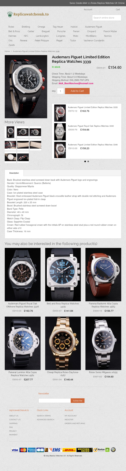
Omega (41, 27)
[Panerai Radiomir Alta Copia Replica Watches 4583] (103, 274)
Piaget (59, 40)
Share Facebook (57, 100)
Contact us (14, 420)
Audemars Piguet (93, 27)
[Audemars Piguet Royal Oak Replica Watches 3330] (60, 131)
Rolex (11, 27)
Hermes (12, 36)
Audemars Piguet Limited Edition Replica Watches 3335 (93, 107)
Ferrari (76, 31)
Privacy (13, 431)
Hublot (74, 27)
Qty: (54, 91)
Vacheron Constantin (94, 40)
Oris (10, 40)
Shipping (13, 423)
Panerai (23, 40)
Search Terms (44, 416)
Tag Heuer (58, 27)
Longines (60, 36)
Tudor (73, 40)
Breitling (26, 27)
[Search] (118, 18)
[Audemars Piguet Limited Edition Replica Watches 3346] (60, 150)
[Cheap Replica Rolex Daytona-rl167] (63, 343)
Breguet (46, 31)
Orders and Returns (75, 423)
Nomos (108, 36)
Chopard (91, 31)
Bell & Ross (14, 31)
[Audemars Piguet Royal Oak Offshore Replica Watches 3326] (23, 274)
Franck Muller (110, 31)
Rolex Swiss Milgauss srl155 (103, 372)
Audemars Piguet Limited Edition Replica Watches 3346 (93, 144)
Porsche (61, 31)
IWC (26, 36)
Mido (75, 36)
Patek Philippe (42, 40)
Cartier (31, 31)
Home (7, 51)
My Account (71, 416)
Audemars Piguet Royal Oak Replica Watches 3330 (91, 125)
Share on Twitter (63, 100)
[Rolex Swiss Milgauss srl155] (103, 343)
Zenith (11, 45)
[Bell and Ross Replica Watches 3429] (63, 274)
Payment (13, 435)
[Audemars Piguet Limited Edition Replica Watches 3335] (60, 113)
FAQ (11, 427)
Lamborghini (42, 36)
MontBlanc (91, 36)
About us (13, 416)
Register (69, 420)
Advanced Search (45, 420)
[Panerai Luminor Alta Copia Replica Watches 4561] (23, 343)
